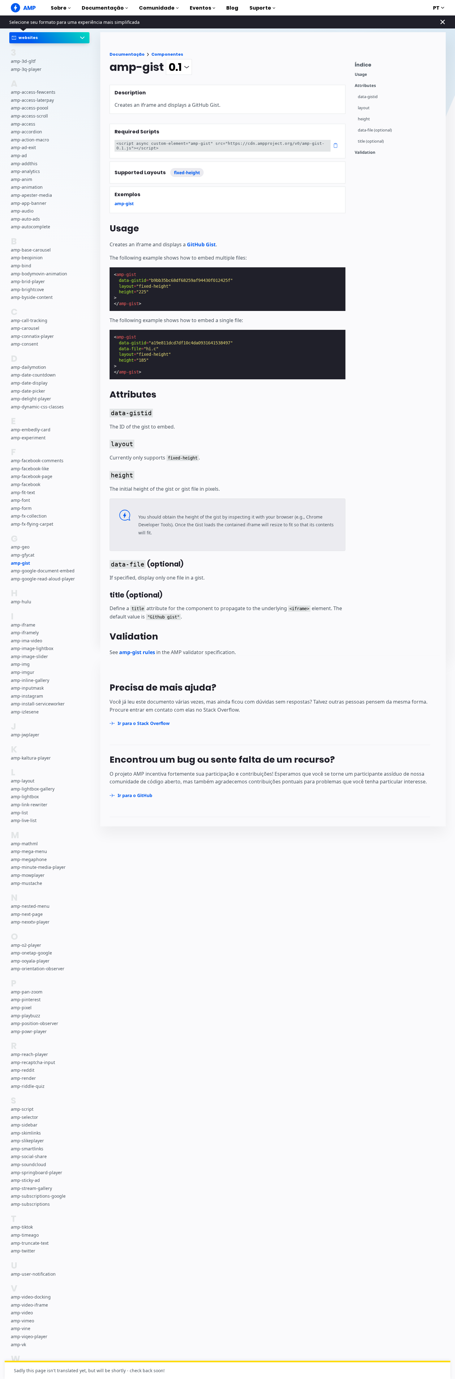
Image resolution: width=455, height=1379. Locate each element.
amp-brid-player (28, 281)
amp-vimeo (22, 1321)
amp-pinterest (26, 999)
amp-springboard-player (36, 1172)
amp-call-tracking (29, 320)
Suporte (260, 7)
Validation (365, 152)
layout (364, 107)
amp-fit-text (23, 492)
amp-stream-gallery (31, 1188)
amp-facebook (25, 484)
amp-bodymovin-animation (39, 274)
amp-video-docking (31, 1297)
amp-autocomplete (30, 227)
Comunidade (157, 7)
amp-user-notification (33, 1274)
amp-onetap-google (31, 953)
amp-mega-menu (29, 851)
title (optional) (371, 141)
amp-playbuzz (25, 1016)
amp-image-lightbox (32, 648)
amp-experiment (28, 438)
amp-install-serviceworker (38, 704)
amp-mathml (24, 844)
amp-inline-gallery (30, 680)
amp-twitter (23, 1251)
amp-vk (18, 1344)
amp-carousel (25, 328)
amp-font (20, 500)
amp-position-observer (34, 1023)
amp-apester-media (31, 195)
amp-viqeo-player (29, 1336)
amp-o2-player (26, 945)
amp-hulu (21, 602)
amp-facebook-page (31, 477)
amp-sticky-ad (25, 1180)
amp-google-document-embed (43, 571)
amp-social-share (29, 1156)
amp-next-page (27, 914)
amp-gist (20, 563)
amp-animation (27, 187)
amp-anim (21, 179)
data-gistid (368, 96)
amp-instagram (27, 696)
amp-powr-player (29, 1031)
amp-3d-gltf (23, 61)
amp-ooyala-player (30, 961)
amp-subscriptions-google (38, 1196)
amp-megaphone (29, 859)
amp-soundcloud (28, 1164)
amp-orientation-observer (37, 969)
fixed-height (187, 172)
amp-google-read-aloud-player (43, 579)
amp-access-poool (29, 108)
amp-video (22, 1313)
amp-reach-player (29, 1054)
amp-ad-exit (23, 148)
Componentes (167, 54)
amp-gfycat (22, 555)
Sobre (59, 7)
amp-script (22, 1109)
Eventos (200, 7)
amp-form (21, 508)
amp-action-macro (30, 140)
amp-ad (19, 155)
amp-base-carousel (31, 250)
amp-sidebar (24, 1125)
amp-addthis (24, 163)
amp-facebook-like (30, 469)
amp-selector (24, 1117)
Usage (361, 74)
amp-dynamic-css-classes (37, 407)
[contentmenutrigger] (397, 66)
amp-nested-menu (30, 906)
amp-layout (22, 781)
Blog (232, 7)
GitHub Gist (201, 244)
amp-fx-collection (29, 516)
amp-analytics (25, 171)
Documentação (103, 7)
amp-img (20, 664)
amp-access (23, 124)
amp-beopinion (27, 258)
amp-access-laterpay (32, 100)
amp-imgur (22, 672)
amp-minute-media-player (38, 867)
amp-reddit (22, 1070)
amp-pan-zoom (26, 992)
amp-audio (22, 211)
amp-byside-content (32, 297)
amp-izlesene (25, 712)
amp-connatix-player (32, 336)
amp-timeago (25, 1235)
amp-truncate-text (30, 1243)
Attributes (365, 85)
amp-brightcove (27, 289)
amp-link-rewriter (29, 805)
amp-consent (24, 344)
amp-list (19, 813)
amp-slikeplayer (27, 1141)
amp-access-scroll (29, 116)
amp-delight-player (31, 399)
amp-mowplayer (28, 875)
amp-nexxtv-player (30, 922)
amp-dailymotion (28, 367)
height (364, 119)
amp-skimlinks (26, 1133)
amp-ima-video (26, 641)
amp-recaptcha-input (33, 1062)
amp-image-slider (29, 656)
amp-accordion (26, 132)
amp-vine (20, 1328)
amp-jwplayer (25, 735)
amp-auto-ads (25, 219)
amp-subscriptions (30, 1204)
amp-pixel (21, 1008)
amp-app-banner (28, 203)
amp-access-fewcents (33, 92)
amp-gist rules (137, 652)
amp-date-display (29, 383)
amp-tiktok (22, 1227)
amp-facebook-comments (37, 460)
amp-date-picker (28, 391)
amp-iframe (23, 625)
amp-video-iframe (29, 1305)
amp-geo (20, 547)
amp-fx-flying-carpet (32, 524)
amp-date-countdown (33, 375)
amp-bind (21, 266)
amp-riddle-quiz (28, 1086)
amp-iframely (25, 633)
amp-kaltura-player (31, 758)
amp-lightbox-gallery (32, 789)
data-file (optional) (375, 130)
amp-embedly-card (30, 430)
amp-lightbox (25, 797)
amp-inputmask (27, 688)
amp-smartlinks (27, 1149)
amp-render (23, 1078)
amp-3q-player (26, 69)
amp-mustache (26, 883)
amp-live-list (24, 820)
